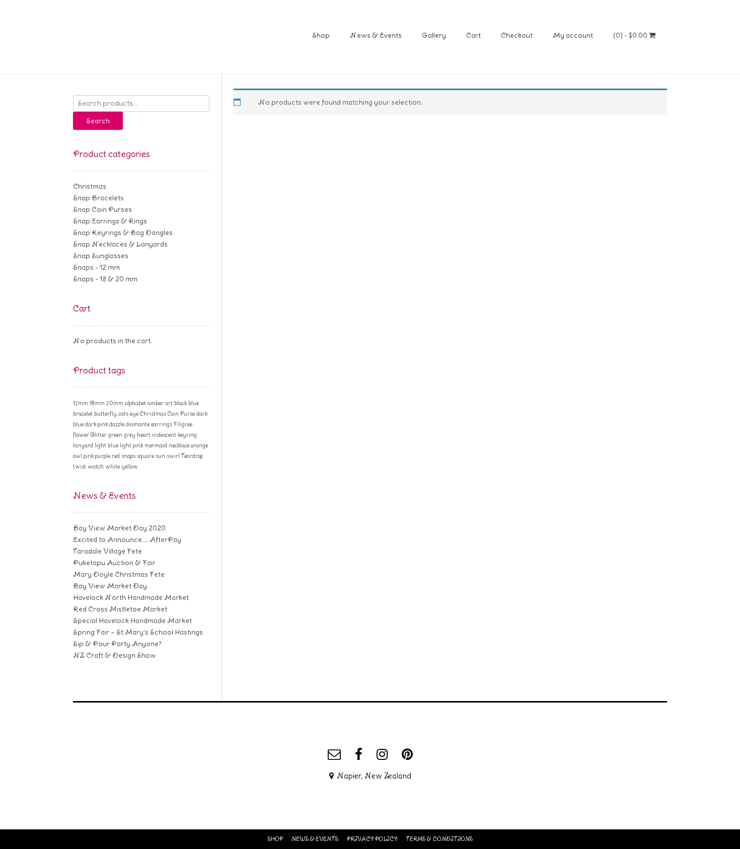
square (145, 455)
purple (102, 455)
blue (193, 403)
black (180, 403)
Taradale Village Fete (107, 551)
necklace (179, 445)
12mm (80, 403)
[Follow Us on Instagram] (382, 754)
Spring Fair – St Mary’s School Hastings (138, 632)
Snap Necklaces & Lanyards (120, 244)
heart (144, 434)
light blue (106, 445)
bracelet (83, 413)
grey (129, 434)
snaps (128, 455)
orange (199, 445)
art (169, 403)
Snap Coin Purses (102, 209)
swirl (173, 455)
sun (160, 455)
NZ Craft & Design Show (114, 655)
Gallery (434, 35)
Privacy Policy (372, 838)
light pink (131, 445)
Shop (321, 35)
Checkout (517, 35)
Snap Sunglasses (100, 255)
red (116, 455)
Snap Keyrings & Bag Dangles (123, 232)
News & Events (376, 35)
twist (79, 466)
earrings (161, 424)
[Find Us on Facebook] (358, 754)
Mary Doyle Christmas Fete (119, 574)
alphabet (135, 403)
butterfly (105, 413)
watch (96, 466)
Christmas (89, 186)
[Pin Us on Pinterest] (407, 754)
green (115, 434)
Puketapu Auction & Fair (114, 562)
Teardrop (192, 455)
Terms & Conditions (439, 838)
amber (155, 403)
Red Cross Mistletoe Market (120, 608)
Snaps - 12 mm (96, 267)
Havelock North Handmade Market (131, 597)
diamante (138, 424)
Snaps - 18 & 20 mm (105, 278)
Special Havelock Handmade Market (132, 620)
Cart (473, 35)
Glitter (99, 434)
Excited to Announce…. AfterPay (127, 539)
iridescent (164, 434)
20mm (114, 403)
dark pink (96, 424)
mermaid (155, 445)
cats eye (128, 413)
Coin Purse (181, 413)
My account (573, 35)
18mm (97, 403)
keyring (187, 434)
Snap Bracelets (98, 197)
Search (98, 120)
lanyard (83, 445)
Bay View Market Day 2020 (119, 527)
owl (77, 455)
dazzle (116, 424)
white (112, 466)
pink (89, 455)
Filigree (183, 424)
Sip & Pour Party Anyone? (117, 643)
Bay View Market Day (110, 585)
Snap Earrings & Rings (110, 220)
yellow (129, 466)
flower (81, 434)
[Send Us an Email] (334, 754)
